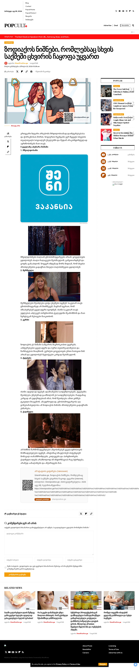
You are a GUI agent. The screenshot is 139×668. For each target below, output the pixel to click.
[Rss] (133, 11)
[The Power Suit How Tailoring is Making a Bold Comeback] (106, 91)
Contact (28, 6)
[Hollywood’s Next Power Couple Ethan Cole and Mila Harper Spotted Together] (106, 119)
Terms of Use (75, 664)
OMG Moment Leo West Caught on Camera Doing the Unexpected (123, 106)
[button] (102, 664)
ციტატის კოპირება (42, 499)
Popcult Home (30, 10)
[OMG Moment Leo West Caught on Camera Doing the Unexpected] (106, 105)
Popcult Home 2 (31, 13)
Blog (27, 3)
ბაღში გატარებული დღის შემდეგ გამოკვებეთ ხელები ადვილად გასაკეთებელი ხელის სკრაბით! (19, 615)
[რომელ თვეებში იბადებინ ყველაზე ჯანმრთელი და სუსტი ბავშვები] (119, 600)
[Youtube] (119, 11)
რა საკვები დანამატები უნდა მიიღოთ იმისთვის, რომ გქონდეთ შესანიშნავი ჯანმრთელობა (52, 615)
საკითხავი (9, 42)
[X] (116, 11)
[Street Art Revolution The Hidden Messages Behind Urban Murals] (106, 135)
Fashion (116, 86)
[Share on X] (17, 71)
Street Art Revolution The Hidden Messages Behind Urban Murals (123, 135)
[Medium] (126, 11)
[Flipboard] (130, 11)
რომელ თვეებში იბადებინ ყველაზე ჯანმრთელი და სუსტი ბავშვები (118, 615)
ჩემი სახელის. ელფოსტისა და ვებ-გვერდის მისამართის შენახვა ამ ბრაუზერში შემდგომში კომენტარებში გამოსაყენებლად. (44, 567)
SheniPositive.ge (21, 63)
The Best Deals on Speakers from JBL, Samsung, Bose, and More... (42, 37)
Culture (116, 130)
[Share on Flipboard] (22, 71)
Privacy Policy (61, 664)
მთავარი (29, 16)
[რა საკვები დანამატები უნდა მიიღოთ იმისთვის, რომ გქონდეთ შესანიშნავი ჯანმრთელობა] (52, 600)
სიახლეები (29, 20)
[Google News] (123, 11)
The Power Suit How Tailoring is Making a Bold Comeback (123, 91)
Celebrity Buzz (118, 100)
